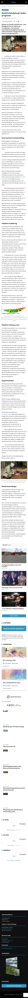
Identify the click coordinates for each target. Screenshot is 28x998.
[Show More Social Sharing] (21, 21)
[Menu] (2, 2)
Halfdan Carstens (6, 18)
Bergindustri (5, 9)
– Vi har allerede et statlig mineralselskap (13, 608)
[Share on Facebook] (14, 21)
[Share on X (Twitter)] (16, 21)
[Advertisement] (12, 885)
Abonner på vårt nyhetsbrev (14, 629)
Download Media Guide (7, 948)
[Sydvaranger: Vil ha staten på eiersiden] (14, 578)
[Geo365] (14, 2)
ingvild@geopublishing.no (7, 928)
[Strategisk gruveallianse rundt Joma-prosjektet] (14, 555)
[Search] (26, 2)
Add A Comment (14, 615)
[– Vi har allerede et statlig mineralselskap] (14, 599)
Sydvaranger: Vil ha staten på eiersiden (12, 587)
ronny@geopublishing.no (7, 940)
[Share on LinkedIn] (18, 21)
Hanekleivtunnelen (6, 414)
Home (9, 6)
